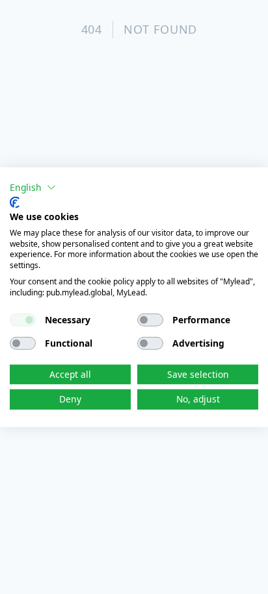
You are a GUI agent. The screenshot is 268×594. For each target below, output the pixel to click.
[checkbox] (23, 319)
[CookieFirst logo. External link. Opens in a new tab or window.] (15, 202)
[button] (33, 187)
